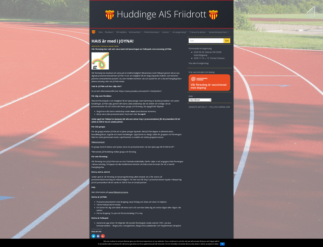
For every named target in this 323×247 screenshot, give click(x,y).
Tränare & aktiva (197, 32)
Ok (222, 244)
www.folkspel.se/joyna (118, 192)
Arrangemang (179, 32)
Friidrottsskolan (151, 32)
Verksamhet (134, 32)
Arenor (165, 32)
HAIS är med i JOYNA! (112, 41)
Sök (227, 40)
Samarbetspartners (218, 32)
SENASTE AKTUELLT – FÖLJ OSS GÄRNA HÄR (209, 107)
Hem (100, 32)
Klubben (109, 32)
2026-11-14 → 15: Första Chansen (209, 58)
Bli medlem (121, 32)
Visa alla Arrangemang (198, 63)
